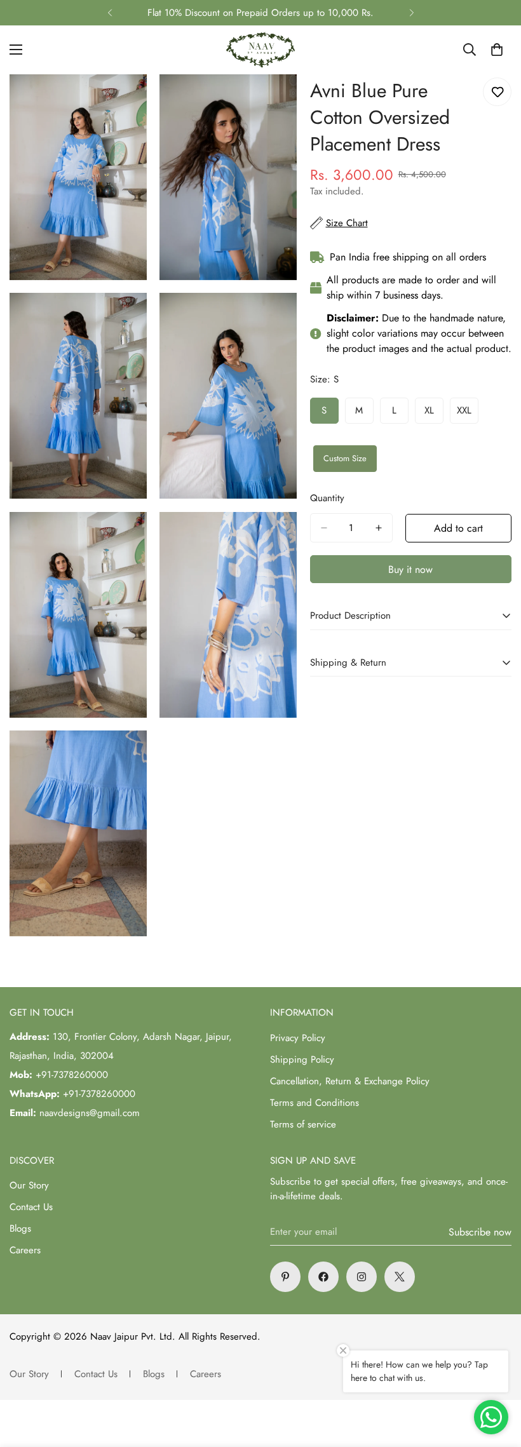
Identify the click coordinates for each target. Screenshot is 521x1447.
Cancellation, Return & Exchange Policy (350, 1081)
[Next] (411, 12)
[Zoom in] (126, 101)
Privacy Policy (297, 1038)
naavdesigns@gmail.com (89, 1113)
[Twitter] (399, 1277)
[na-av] (260, 49)
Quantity (327, 498)
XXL (467, 413)
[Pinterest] (285, 1277)
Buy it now (410, 569)
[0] (496, 49)
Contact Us (31, 1207)
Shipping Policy (302, 1060)
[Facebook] (323, 1277)
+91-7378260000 (72, 1075)
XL (433, 413)
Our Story (29, 1185)
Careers (25, 1250)
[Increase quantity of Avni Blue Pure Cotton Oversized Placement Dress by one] (378, 528)
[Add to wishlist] (497, 91)
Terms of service (303, 1124)
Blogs (20, 1228)
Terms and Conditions (314, 1103)
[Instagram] (361, 1277)
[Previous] (109, 12)
